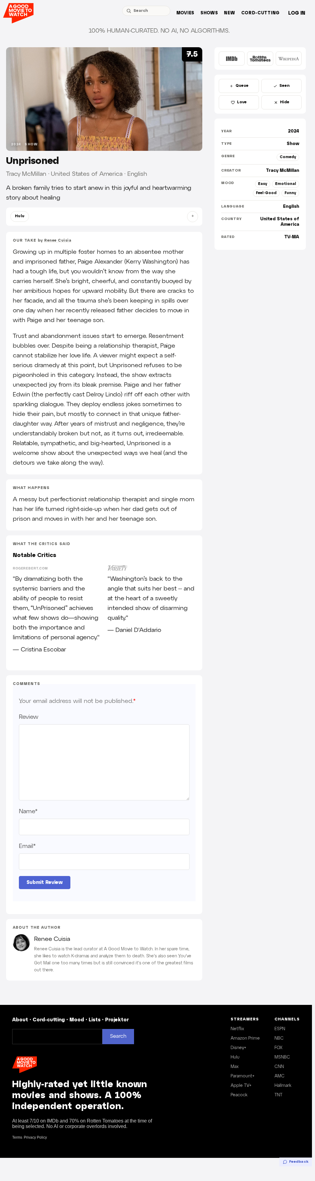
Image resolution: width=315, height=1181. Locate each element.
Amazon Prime (245, 1038)
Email (27, 846)
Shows (209, 13)
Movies (185, 13)
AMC (279, 1076)
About (20, 1020)
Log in (296, 13)
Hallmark (282, 1085)
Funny (290, 193)
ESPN (279, 1029)
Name (28, 811)
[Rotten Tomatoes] (260, 58)
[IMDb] (232, 58)
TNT (278, 1095)
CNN (279, 1067)
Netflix (237, 1029)
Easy (262, 184)
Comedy (288, 157)
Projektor (117, 1020)
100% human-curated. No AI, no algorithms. (159, 31)
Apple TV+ (241, 1085)
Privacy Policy (35, 1137)
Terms (17, 1137)
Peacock (239, 1095)
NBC (279, 1038)
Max (235, 1067)
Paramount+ (242, 1076)
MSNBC (282, 1057)
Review (28, 717)
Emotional (285, 184)
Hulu (19, 216)
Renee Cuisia (57, 240)
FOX (278, 1048)
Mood (76, 1020)
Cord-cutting (260, 13)
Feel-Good (266, 193)
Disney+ (238, 1048)
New (229, 13)
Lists (95, 1020)
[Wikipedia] (289, 58)
